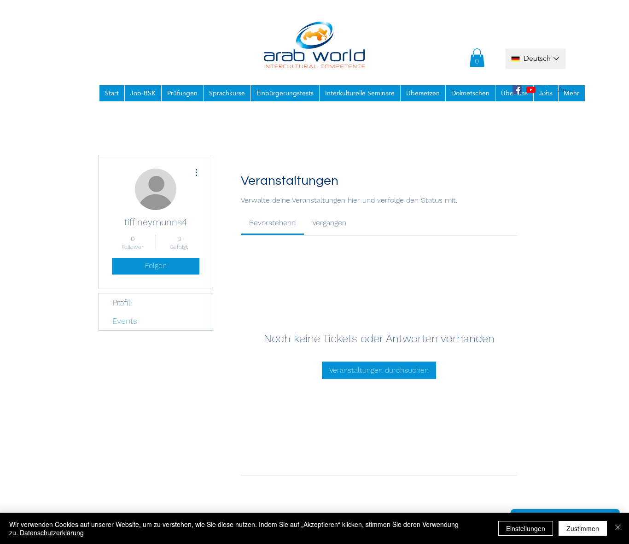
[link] (272, 222)
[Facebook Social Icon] (517, 89)
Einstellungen (525, 528)
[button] (477, 57)
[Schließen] (617, 528)
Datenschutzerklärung (52, 532)
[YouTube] (531, 89)
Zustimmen (582, 528)
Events (124, 321)
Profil (121, 302)
